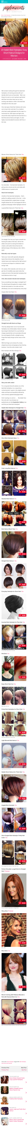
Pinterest (7, 871)
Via (23, 154)
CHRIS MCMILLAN (7, 58)
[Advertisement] (14, 75)
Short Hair (4, 1063)
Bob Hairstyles (23, 1061)
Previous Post (5, 1070)
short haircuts (9, 1063)
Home (2, 15)
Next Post (24, 1070)
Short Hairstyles (7, 15)
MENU (6, 2)
